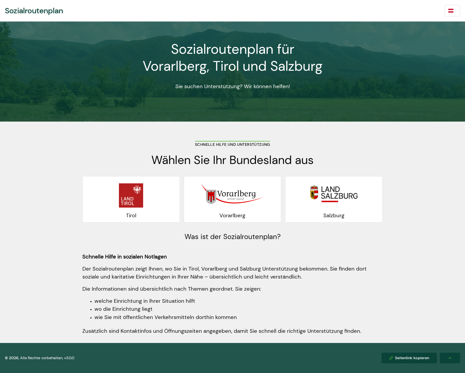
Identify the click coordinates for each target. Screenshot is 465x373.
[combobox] (452, 10)
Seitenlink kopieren (412, 357)
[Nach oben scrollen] (450, 358)
